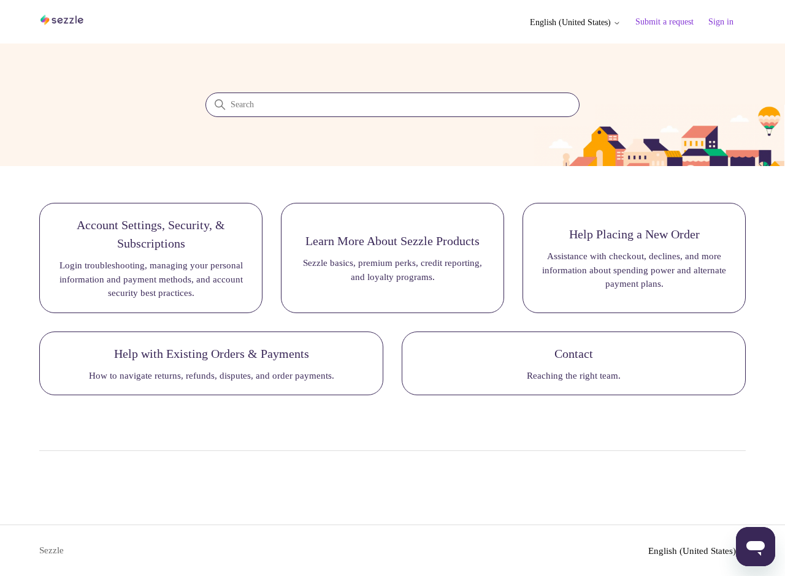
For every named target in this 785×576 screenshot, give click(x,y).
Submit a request (664, 21)
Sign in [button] (720, 21)
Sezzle (51, 550)
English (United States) (571, 22)
